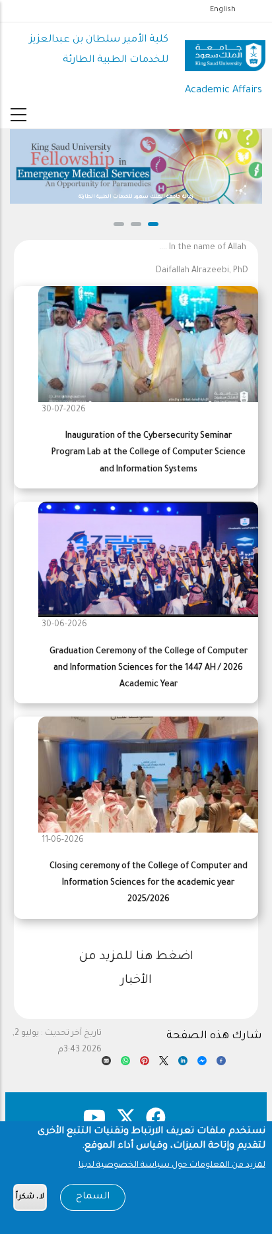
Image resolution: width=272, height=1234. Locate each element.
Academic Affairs (223, 90)
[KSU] (225, 50)
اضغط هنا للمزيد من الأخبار (136, 969)
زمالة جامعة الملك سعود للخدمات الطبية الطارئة (136, 197)
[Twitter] (163, 1064)
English (223, 10)
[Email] (106, 1064)
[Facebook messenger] (202, 1064)
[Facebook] (221, 1064)
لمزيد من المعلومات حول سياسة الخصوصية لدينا (172, 1165)
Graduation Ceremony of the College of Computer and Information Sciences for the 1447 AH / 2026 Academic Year (149, 668)
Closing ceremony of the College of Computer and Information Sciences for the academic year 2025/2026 (149, 883)
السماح (93, 1197)
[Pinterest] (144, 1064)
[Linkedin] (182, 1064)
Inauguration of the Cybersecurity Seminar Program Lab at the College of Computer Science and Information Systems (148, 453)
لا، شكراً (30, 1197)
